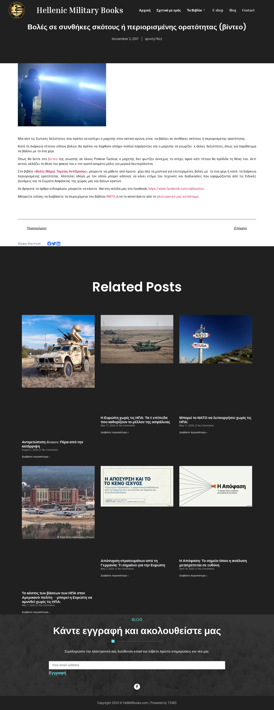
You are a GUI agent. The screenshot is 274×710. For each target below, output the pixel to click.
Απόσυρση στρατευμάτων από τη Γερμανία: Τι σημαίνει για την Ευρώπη (133, 562)
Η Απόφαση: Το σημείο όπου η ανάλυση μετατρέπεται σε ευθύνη (213, 562)
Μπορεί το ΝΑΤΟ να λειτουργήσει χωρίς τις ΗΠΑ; (215, 419)
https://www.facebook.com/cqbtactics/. (176, 189)
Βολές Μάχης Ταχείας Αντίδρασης (61, 171)
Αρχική (144, 10)
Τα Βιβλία (194, 10)
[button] (49, 243)
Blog (232, 10)
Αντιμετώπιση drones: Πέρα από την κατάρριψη (52, 444)
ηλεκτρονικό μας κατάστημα (177, 196)
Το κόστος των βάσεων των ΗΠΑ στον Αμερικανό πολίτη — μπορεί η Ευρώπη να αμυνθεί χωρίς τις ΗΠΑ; (57, 597)
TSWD (172, 703)
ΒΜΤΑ (111, 196)
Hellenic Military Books (80, 10)
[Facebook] (137, 687)
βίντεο (53, 159)
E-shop (217, 10)
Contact (248, 10)
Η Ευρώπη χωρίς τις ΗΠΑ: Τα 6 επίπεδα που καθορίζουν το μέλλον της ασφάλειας (135, 419)
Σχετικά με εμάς (168, 10)
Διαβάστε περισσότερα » (36, 456)
